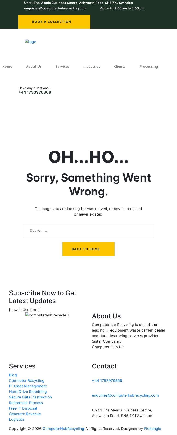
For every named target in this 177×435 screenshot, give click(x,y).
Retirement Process (26, 402)
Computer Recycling (26, 380)
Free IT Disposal (23, 408)
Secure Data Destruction (30, 397)
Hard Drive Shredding (28, 391)
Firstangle (152, 428)
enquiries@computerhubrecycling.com (55, 8)
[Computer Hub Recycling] (30, 41)
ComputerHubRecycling (63, 428)
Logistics (17, 419)
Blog (13, 375)
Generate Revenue (25, 413)
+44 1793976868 (34, 92)
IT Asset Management (28, 386)
